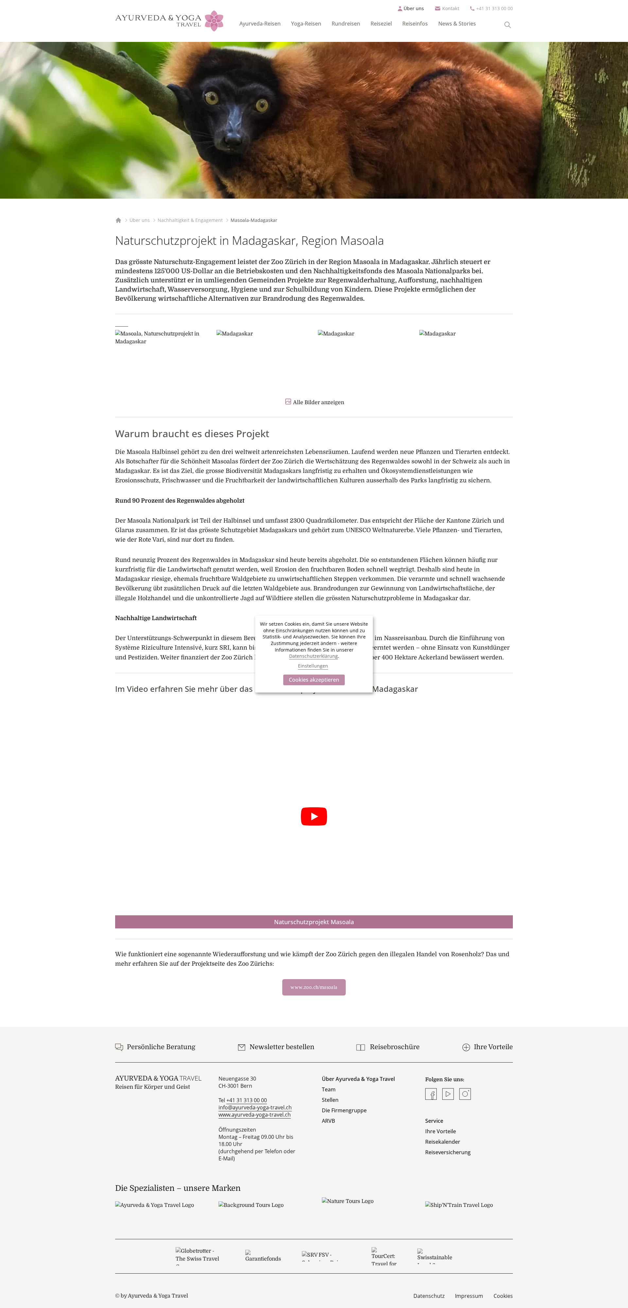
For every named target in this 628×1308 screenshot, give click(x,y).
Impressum (469, 1295)
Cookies (503, 1295)
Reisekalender (442, 1141)
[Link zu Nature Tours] (366, 1206)
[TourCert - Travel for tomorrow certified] (384, 1256)
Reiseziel (381, 23)
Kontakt (450, 8)
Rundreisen (346, 23)
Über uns (414, 8)
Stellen (330, 1099)
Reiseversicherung (448, 1152)
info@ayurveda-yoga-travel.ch (255, 1107)
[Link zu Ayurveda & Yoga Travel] (159, 1210)
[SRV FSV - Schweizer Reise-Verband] (326, 1256)
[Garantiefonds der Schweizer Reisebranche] (263, 1256)
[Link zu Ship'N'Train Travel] (469, 1210)
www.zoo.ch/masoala (313, 987)
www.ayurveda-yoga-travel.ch (254, 1114)
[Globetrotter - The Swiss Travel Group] (200, 1256)
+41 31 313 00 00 (494, 8)
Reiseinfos (415, 23)
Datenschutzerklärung (313, 656)
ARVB (328, 1120)
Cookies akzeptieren (314, 679)
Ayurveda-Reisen (260, 23)
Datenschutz (429, 1295)
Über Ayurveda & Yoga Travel (358, 1079)
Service (434, 1120)
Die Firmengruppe (344, 1110)
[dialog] (314, 654)
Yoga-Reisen (306, 23)
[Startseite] (169, 21)
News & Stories (457, 23)
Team (329, 1089)
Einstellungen (313, 666)
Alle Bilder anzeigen (318, 402)
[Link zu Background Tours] (262, 1210)
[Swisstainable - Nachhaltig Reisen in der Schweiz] (434, 1256)
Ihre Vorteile (440, 1131)
